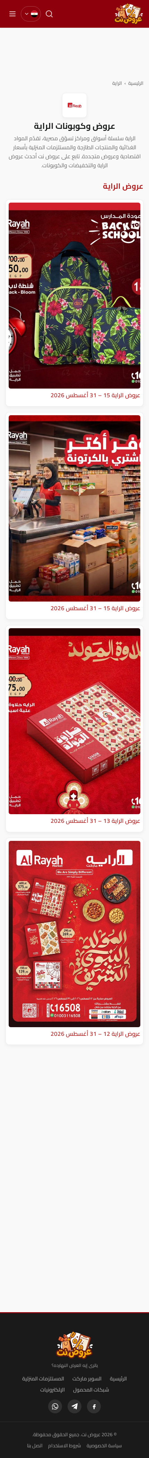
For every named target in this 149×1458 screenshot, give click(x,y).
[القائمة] (12, 14)
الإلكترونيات (52, 1390)
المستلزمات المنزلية (43, 1378)
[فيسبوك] (94, 1406)
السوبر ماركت (87, 1378)
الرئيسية (135, 83)
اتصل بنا (35, 1445)
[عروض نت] (74, 1345)
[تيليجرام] (74, 1406)
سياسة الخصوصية (104, 1445)
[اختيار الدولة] (31, 13)
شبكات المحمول (91, 1390)
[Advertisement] (74, 53)
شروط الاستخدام (64, 1445)
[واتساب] (55, 1406)
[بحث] (49, 14)
